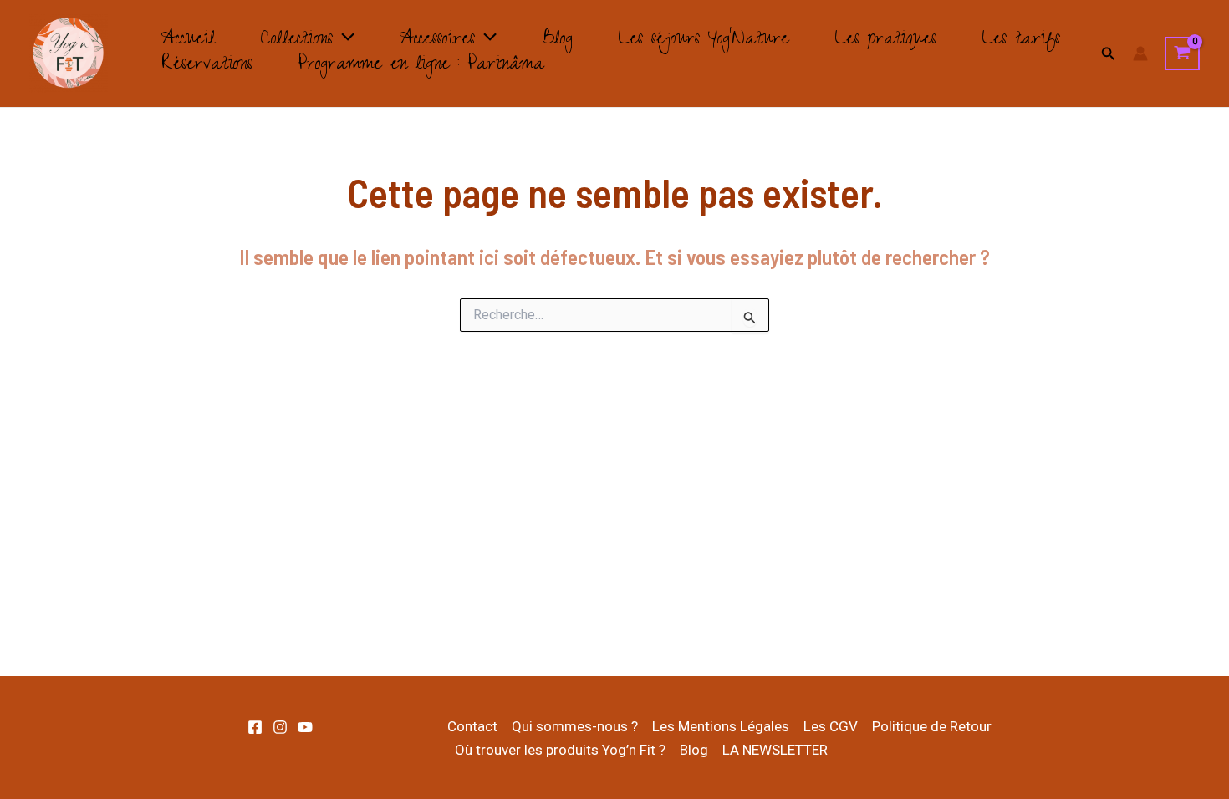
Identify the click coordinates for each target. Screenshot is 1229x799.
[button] (343, 40)
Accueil (188, 40)
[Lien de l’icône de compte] (1140, 53)
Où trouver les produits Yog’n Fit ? (560, 749)
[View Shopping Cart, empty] (1182, 53)
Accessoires (437, 40)
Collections (296, 40)
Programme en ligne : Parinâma (421, 66)
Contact (472, 726)
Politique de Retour (932, 726)
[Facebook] (255, 727)
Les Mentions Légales (720, 726)
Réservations (206, 66)
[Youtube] (305, 727)
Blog (557, 40)
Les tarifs (1021, 40)
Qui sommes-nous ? (575, 726)
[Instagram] (280, 727)
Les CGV (830, 726)
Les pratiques (885, 40)
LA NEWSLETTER (775, 749)
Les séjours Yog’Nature (703, 40)
